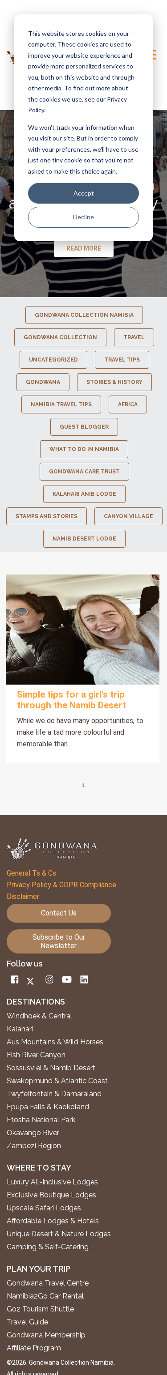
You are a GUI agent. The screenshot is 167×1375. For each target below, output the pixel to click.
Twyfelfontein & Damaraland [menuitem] (54, 1094)
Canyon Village (128, 516)
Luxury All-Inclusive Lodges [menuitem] (52, 1182)
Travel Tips (122, 360)
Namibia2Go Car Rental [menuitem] (45, 1296)
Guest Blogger (84, 427)
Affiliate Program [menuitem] (34, 1348)
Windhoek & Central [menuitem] (39, 1016)
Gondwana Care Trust (84, 471)
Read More (82, 629)
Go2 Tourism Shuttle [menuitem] (40, 1309)
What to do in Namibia (84, 449)
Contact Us (59, 913)
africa (128, 404)
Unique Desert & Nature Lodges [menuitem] (59, 1234)
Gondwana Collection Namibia (84, 315)
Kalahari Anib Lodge (84, 494)
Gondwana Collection (60, 337)
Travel (134, 337)
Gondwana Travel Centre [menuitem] (48, 1283)
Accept (83, 193)
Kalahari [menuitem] (20, 1029)
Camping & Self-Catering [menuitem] (48, 1247)
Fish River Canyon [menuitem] (36, 1055)
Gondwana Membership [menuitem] (46, 1335)
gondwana (43, 382)
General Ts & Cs (31, 873)
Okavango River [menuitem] (33, 1133)
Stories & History (114, 382)
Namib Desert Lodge (84, 539)
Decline (83, 217)
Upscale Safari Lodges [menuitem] (44, 1208)
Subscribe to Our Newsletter (59, 941)
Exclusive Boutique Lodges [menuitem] (52, 1195)
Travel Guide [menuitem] (27, 1322)
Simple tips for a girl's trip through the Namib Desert (71, 700)
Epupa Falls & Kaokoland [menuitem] (48, 1107)
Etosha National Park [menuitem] (41, 1120)
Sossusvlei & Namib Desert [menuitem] (51, 1068)
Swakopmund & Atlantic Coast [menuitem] (57, 1081)
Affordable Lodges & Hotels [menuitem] (53, 1221)
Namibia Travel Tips (61, 404)
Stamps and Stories (46, 516)
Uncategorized (53, 360)
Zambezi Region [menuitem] (34, 1146)
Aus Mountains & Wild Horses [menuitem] (55, 1042)
